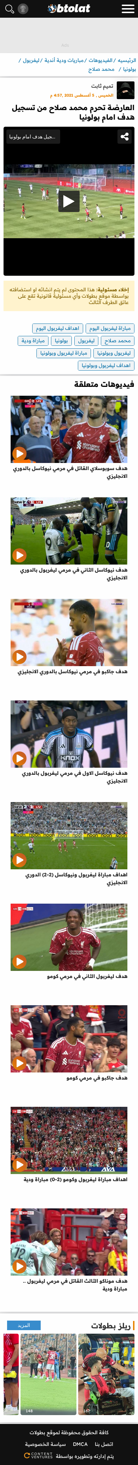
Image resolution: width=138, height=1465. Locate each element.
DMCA (80, 1444)
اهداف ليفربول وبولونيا (106, 365)
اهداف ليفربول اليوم (57, 328)
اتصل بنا (104, 1444)
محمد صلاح (118, 340)
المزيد (24, 1325)
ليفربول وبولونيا (114, 353)
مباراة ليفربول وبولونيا (63, 353)
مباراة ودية (33, 340)
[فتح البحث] (10, 9)
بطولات (37, 1432)
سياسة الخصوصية (45, 1444)
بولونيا (61, 340)
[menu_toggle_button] (128, 8)
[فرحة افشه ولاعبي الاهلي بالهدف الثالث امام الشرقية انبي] (49, 1374)
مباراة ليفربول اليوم (110, 328)
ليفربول (86, 340)
